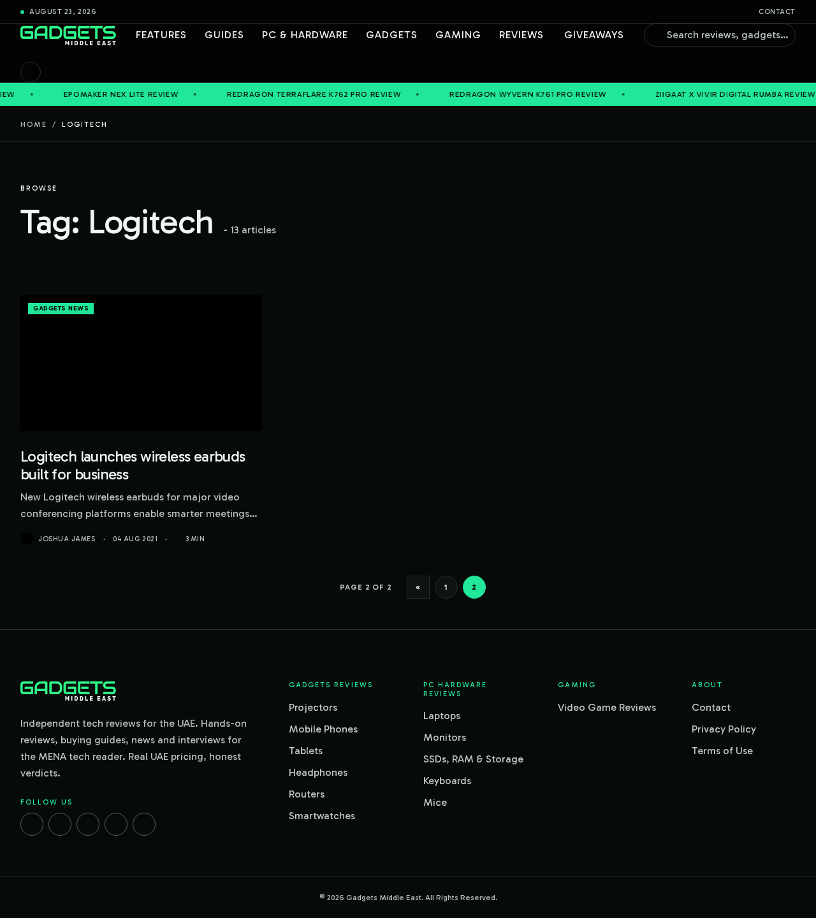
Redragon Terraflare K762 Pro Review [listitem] (292, 94)
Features (161, 35)
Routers (306, 794)
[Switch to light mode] (30, 72)
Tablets (306, 751)
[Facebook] (31, 824)
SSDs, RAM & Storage (473, 759)
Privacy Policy (724, 729)
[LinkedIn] (116, 824)
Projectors (313, 707)
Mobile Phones (323, 729)
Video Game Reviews (607, 707)
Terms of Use (722, 751)
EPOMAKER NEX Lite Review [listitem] (99, 94)
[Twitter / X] (87, 824)
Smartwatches (322, 816)
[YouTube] (144, 824)
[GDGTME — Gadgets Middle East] (68, 35)
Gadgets (392, 35)
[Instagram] (59, 824)
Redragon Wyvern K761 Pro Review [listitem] (506, 94)
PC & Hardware (305, 35)
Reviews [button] (521, 35)
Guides (224, 35)
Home (33, 124)
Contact (777, 11)
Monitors (444, 737)
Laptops (441, 716)
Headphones (318, 772)
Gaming (458, 35)
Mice (435, 802)
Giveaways (594, 35)
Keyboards (447, 781)
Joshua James (67, 539)
